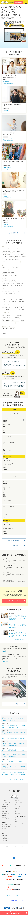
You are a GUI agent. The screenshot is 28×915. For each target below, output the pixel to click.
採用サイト (18, 895)
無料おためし (18, 2)
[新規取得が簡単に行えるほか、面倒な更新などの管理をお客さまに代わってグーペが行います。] (23, 425)
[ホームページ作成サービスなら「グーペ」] (7, 2)
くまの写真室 (6, 110)
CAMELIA (5, 196)
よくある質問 (17, 806)
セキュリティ (17, 825)
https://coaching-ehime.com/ (8, 140)
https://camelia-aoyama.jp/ (7, 197)
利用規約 (16, 821)
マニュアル (17, 804)
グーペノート (17, 811)
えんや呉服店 (6, 81)
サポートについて (18, 802)
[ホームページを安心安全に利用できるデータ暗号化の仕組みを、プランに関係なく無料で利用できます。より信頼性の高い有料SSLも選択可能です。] (23, 494)
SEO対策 (4, 817)
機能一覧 (4, 808)
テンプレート (5, 806)
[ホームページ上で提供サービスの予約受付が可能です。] (23, 437)
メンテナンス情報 (6, 826)
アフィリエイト (5, 837)
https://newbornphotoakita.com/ (8, 111)
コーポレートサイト (11, 895)
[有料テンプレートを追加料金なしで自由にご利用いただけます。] (23, 443)
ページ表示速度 (5, 819)
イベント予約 (5, 810)
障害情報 (4, 828)
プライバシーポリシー (19, 823)
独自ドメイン (5, 811)
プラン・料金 (5, 804)
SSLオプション (5, 813)
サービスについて (6, 802)
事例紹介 (4, 815)
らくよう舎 (5, 224)
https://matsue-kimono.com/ (8, 83)
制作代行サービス (18, 810)
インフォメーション (6, 824)
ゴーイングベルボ (7, 167)
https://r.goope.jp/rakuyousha (8, 226)
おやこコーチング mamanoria (10, 139)
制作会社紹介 (17, 813)
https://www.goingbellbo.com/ (8, 169)
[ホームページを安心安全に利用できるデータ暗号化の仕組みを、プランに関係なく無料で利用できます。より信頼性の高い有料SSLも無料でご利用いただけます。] (23, 431)
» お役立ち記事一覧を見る (20, 639)
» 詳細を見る (5, 651)
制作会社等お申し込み (7, 838)
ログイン (16, 826)
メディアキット (5, 840)
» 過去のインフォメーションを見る (18, 780)
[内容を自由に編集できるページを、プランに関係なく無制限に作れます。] (23, 420)
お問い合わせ (17, 808)
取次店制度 (4, 835)
